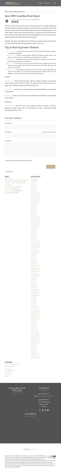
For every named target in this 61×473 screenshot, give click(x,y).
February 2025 (35, 217)
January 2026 (34, 194)
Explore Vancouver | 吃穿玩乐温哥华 (15, 182)
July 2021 (33, 297)
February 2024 (35, 241)
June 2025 (34, 209)
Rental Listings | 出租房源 (12, 188)
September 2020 (36, 317)
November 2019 (35, 338)
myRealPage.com (33, 449)
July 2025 (33, 207)
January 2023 (34, 267)
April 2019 (34, 350)
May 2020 (33, 325)
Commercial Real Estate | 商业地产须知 (16, 180)
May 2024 (33, 235)
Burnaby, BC (11, 59)
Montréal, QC (12, 69)
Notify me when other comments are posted (19, 160)
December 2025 (35, 196)
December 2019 (35, 336)
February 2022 (35, 289)
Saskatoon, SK (10, 89)
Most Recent (34, 178)
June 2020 (34, 323)
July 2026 (33, 182)
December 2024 (35, 221)
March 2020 (34, 330)
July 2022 (33, 279)
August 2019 (34, 344)
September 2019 (36, 342)
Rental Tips (8, 374)
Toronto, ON (12, 51)
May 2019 (33, 348)
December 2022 (35, 269)
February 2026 (35, 192)
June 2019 (34, 346)
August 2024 (34, 229)
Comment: (8, 140)
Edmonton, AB (10, 105)
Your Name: (8, 123)
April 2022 (34, 285)
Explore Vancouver (10, 366)
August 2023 (34, 253)
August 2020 (34, 319)
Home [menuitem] (40, 3)
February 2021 (35, 307)
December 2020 (35, 311)
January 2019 (34, 356)
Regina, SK (9, 95)
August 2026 (34, 180)
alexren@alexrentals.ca (45, 396)
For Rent (7, 368)
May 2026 (33, 186)
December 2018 (35, 358)
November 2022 (35, 271)
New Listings (8, 184)
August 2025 (34, 205)
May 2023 (33, 259)
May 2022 (33, 283)
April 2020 (34, 328)
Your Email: (8, 132)
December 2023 (35, 245)
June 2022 (34, 281)
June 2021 (34, 299)
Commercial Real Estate (11, 364)
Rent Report (8, 372)
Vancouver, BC (12, 55)
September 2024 (36, 227)
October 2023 (35, 249)
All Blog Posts (9, 178)
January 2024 (34, 243)
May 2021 (33, 301)
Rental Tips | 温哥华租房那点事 (13, 190)
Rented (7, 376)
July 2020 (33, 321)
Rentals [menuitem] (46, 3)
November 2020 (35, 313)
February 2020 (35, 332)
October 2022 (35, 273)
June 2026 (34, 184)
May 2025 (33, 211)
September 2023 (36, 251)
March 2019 (34, 352)
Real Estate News (10, 370)
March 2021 (34, 305)
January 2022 (34, 291)
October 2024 (35, 225)
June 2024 (34, 233)
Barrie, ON (11, 63)
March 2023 (34, 263)
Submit (51, 166)
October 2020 (35, 315)
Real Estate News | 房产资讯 (13, 186)
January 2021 (34, 309)
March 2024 (34, 239)
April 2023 (34, 261)
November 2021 (35, 293)
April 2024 (34, 237)
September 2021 (36, 295)
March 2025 (34, 215)
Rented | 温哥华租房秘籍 (12, 192)
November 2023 (35, 247)
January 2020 (34, 334)
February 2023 (35, 265)
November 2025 (35, 199)
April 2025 (34, 213)
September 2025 (36, 203)
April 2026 (34, 188)
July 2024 (33, 231)
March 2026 (34, 190)
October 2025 (35, 200)
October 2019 (35, 340)
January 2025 (34, 219)
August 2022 (34, 277)
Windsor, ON (10, 81)
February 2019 (35, 354)
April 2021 (34, 303)
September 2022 (36, 275)
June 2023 (34, 257)
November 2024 (35, 223)
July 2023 (33, 255)
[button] (40, 410)
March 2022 (34, 287)
